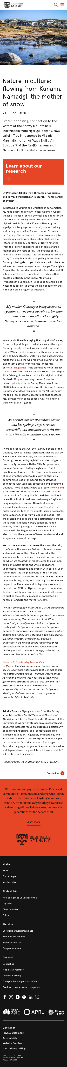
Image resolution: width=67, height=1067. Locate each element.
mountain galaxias (16, 367)
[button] (56, 5)
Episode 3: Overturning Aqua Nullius (23, 662)
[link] (33, 871)
